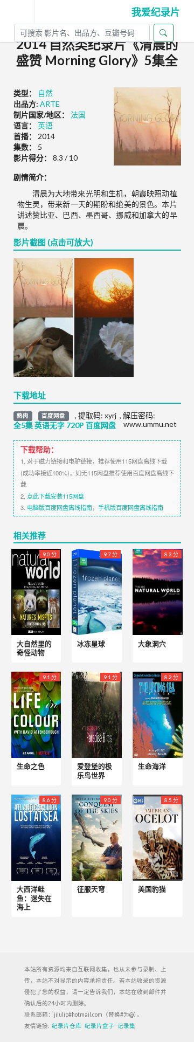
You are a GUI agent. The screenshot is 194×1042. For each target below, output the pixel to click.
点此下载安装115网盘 (55, 496)
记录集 (126, 1026)
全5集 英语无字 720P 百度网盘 (64, 425)
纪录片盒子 (99, 1026)
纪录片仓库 (66, 1026)
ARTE (50, 103)
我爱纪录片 (155, 12)
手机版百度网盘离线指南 (130, 507)
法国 (78, 114)
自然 (45, 93)
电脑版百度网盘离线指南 (59, 507)
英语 (45, 125)
